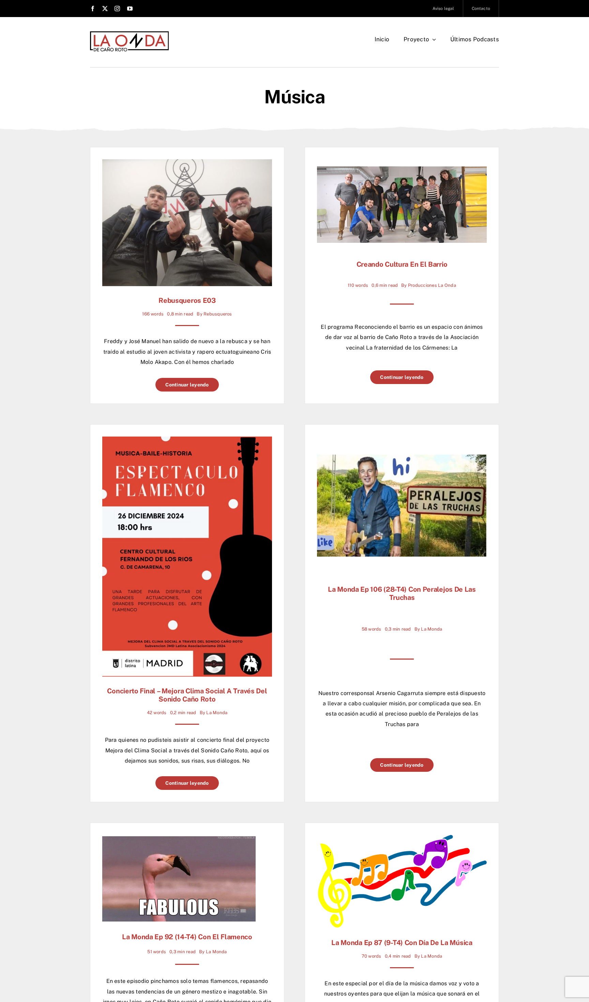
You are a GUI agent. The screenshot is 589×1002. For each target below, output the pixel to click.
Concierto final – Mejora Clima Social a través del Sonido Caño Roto (187, 695)
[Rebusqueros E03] (187, 164)
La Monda (216, 712)
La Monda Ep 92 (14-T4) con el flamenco (187, 937)
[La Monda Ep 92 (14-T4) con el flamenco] (179, 841)
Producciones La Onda (432, 285)
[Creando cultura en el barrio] (402, 171)
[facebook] (92, 8)
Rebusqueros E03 (187, 300)
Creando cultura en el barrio (402, 264)
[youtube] (130, 8)
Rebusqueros (217, 313)
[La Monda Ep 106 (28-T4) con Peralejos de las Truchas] (402, 459)
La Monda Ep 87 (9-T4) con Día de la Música (401, 943)
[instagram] (117, 8)
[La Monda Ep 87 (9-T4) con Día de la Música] (402, 840)
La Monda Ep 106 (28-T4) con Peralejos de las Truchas (402, 593)
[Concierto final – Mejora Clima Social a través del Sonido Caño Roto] (187, 441)
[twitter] (105, 8)
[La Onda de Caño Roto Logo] (129, 33)
